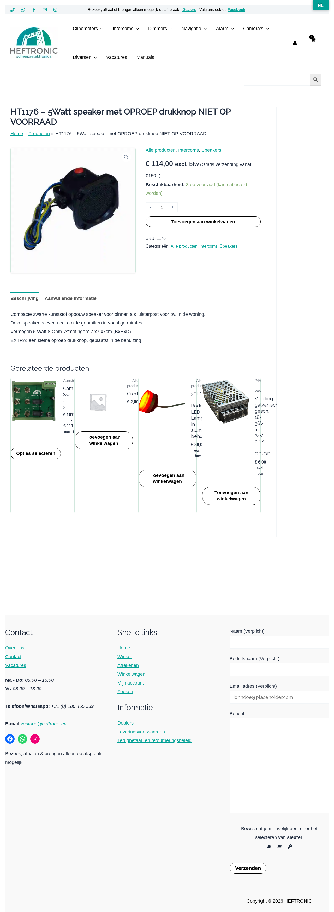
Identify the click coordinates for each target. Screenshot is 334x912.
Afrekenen (128, 665)
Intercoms (188, 150)
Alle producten (161, 150)
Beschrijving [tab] (24, 298)
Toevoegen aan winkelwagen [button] (104, 440)
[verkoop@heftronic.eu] (45, 10)
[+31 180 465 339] (12, 10)
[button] (100, 28)
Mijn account (130, 683)
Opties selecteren (35, 453)
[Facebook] (34, 10)
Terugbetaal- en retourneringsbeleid (154, 740)
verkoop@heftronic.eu (44, 723)
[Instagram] (55, 10)
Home (123, 648)
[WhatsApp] (23, 10)
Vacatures (15, 665)
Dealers (189, 9)
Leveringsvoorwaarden (141, 731)
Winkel (124, 656)
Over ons (14, 648)
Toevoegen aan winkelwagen (203, 221)
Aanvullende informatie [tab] (71, 298)
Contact (13, 656)
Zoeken (125, 691)
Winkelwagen (131, 674)
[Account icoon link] (295, 43)
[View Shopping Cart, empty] (313, 43)
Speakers (211, 150)
